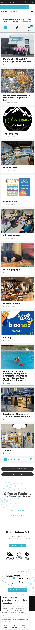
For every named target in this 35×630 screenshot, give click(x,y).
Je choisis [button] (14, 626)
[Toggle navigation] (32, 11)
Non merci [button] (5, 626)
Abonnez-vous (17, 545)
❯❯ (31, 459)
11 (23, 459)
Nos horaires (19, 515)
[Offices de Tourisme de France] (27, 556)
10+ (19, 459)
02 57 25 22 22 (19, 510)
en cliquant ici (25, 21)
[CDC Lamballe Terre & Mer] (10, 556)
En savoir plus (6, 621)
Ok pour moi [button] (24, 626)
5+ (15, 459)
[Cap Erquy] (17, 495)
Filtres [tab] (29, 31)
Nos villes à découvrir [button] (7, 2)
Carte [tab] (17, 31)
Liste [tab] (5, 31)
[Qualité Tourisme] (20, 556)
